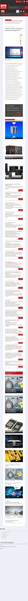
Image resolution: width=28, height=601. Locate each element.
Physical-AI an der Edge (10, 337)
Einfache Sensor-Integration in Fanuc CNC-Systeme (13, 483)
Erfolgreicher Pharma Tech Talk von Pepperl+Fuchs (13, 185)
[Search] (26, 7)
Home (6, 22)
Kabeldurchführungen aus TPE (12, 204)
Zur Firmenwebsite (17, 115)
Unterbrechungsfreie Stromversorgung (13, 252)
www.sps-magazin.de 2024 (13, 110)
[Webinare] (7, 541)
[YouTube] (5, 541)
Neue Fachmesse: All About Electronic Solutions (13, 362)
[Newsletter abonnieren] (3, 541)
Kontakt (1, 545)
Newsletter (19, 1)
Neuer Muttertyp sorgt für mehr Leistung (12, 321)
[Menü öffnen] (9, 5)
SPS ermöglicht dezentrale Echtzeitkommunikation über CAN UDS (13, 263)
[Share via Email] (20, 38)
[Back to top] (1, 549)
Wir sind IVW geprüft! (6, 532)
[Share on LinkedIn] (20, 41)
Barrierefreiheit (13, 543)
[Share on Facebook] (20, 44)
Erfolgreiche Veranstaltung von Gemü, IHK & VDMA (13, 193)
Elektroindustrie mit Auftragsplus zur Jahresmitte (13, 273)
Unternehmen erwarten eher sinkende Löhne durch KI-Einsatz (13, 302)
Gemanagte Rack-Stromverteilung (12, 244)
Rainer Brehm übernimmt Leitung (12, 291)
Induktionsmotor (8, 214)
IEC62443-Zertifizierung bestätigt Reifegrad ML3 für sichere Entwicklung (13, 503)
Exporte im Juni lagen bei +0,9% (12, 282)
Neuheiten (8, 20)
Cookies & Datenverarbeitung (21, 543)
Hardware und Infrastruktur (13, 22)
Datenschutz (6, 543)
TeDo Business (5, 535)
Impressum (2, 543)
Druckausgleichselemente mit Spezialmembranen (11, 521)
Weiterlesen (21, 190)
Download (4, 533)
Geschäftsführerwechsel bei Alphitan (13, 353)
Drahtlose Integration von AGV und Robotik (12, 465)
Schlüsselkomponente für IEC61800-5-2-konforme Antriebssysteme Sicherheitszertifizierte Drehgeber (14, 232)
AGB (9, 543)
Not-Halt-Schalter (9, 223)
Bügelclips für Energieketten (11, 311)
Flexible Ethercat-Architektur (11, 329)
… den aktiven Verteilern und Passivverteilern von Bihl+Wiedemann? (13, 346)
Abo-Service (5, 537)
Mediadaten (5, 536)
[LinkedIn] (1, 541)
